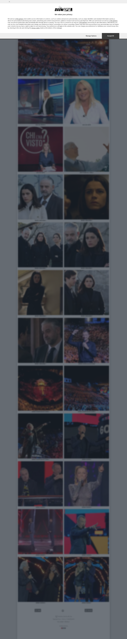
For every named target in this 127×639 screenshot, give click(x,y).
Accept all (110, 36)
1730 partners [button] (19, 19)
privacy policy (36, 28)
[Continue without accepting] (9, 1)
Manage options (91, 36)
